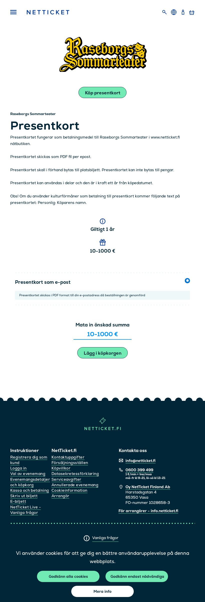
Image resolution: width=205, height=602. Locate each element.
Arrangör (61, 495)
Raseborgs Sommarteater (33, 114)
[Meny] (13, 12)
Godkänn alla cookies (68, 576)
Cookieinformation (70, 490)
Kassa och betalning (29, 490)
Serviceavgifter (67, 479)
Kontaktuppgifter (68, 457)
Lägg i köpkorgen (103, 353)
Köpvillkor (61, 468)
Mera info (103, 591)
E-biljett (18, 501)
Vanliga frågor (105, 537)
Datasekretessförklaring (75, 473)
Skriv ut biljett (24, 495)
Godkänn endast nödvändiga (137, 576)
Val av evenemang (27, 473)
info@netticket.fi (141, 460)
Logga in (18, 468)
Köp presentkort (102, 93)
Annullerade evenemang (75, 484)
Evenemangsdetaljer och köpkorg (30, 482)
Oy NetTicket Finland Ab (148, 486)
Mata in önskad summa (103, 325)
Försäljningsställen (70, 462)
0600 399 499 (139, 469)
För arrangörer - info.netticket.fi (148, 510)
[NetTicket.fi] (102, 429)
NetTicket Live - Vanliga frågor (25, 510)
